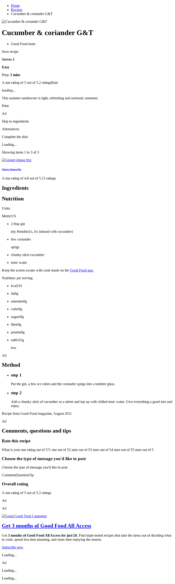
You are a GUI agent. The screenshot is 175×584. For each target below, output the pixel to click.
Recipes (16, 10)
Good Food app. (82, 270)
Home (15, 6)
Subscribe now (12, 547)
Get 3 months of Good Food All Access (46, 526)
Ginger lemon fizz (11, 169)
